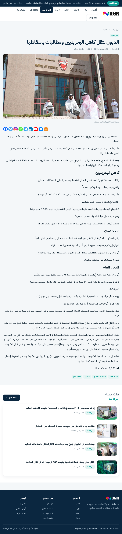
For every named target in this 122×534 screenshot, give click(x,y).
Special (34, 9)
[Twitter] (10, 129)
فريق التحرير (21, 508)
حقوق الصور (48, 518)
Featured (114, 376)
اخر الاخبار (46, 9)
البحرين (87, 376)
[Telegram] (26, 129)
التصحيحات (48, 513)
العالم (66, 9)
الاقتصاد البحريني (100, 376)
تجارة (57, 9)
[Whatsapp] (20, 129)
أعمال (94, 9)
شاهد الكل (13, 397)
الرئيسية (116, 29)
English (93, 17)
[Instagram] (15, 129)
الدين (103, 275)
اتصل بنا (22, 503)
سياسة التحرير (47, 508)
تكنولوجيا (21, 9)
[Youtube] (36, 129)
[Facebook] (5, 129)
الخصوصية (21, 513)
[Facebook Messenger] (41, 129)
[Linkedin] (31, 129)
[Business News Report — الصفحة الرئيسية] (110, 14)
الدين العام (77, 376)
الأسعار (76, 9)
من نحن (50, 503)
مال (85, 9)
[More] (46, 129)
